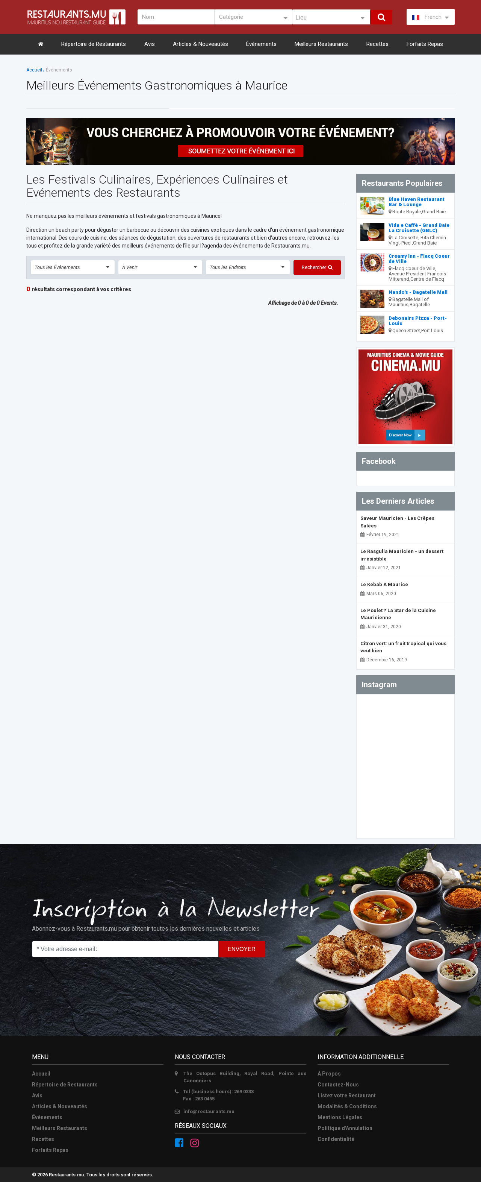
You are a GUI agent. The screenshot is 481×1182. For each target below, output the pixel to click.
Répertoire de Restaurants (93, 44)
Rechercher (314, 267)
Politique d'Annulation (345, 1128)
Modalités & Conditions (347, 1106)
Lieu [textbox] (301, 17)
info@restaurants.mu (208, 1111)
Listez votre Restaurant (347, 1095)
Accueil (34, 70)
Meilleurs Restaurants (321, 44)
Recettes (377, 44)
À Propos (329, 1074)
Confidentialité (336, 1139)
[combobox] (331, 16)
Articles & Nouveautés (200, 44)
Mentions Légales (340, 1117)
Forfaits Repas (425, 44)
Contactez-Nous (338, 1085)
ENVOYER (242, 949)
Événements (261, 44)
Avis (149, 44)
